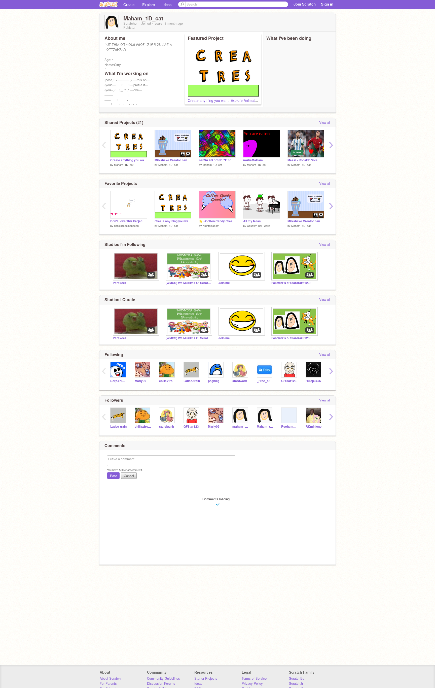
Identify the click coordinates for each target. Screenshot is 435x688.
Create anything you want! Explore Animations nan (228, 100)
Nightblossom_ (212, 226)
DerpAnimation (118, 381)
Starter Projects (205, 678)
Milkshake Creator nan (171, 160)
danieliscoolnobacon (126, 226)
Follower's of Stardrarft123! (291, 283)
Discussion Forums (161, 683)
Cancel (129, 475)
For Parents (108, 683)
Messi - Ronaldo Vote (302, 160)
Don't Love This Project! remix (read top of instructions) (128, 221)
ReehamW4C (289, 426)
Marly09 (140, 381)
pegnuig (213, 381)
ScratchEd (296, 678)
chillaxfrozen (167, 381)
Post (113, 475)
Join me (224, 283)
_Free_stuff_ (265, 381)
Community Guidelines (163, 678)
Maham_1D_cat (123, 165)
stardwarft (239, 381)
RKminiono (313, 426)
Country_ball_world (258, 226)
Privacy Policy (252, 683)
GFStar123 (289, 381)
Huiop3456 (313, 381)
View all (325, 122)
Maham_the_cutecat (265, 426)
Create (128, 4)
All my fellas (252, 221)
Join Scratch (305, 4)
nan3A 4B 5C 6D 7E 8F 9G (217, 160)
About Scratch (110, 678)
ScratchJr (296, 683)
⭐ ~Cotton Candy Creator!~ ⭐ (217, 221)
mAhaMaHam (253, 160)
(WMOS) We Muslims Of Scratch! (188, 283)
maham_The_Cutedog (240, 426)
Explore (148, 4)
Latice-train (192, 381)
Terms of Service (254, 678)
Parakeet (119, 283)
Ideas (167, 4)
